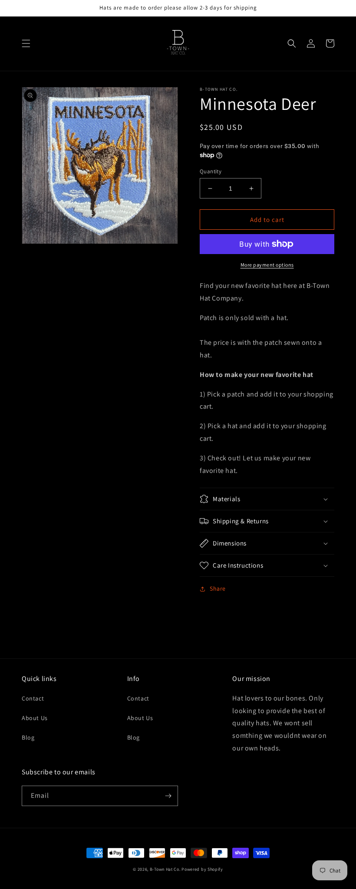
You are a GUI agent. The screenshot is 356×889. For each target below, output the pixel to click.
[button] (26, 43)
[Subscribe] (168, 796)
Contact (33, 698)
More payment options (267, 264)
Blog (28, 737)
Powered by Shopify (202, 869)
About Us (35, 718)
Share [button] (218, 588)
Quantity (210, 171)
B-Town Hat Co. (165, 869)
